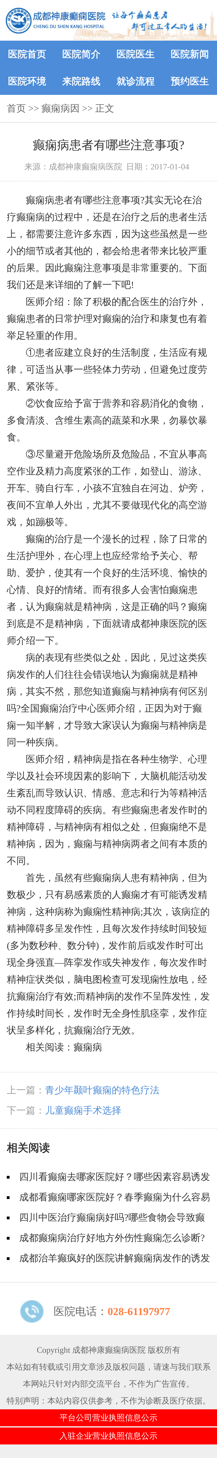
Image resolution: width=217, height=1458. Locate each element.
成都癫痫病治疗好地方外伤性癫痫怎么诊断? (112, 1238)
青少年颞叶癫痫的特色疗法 (102, 1090)
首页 (16, 108)
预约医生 (190, 81)
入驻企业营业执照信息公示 (108, 1435)
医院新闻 (190, 54)
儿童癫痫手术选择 (83, 1110)
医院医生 (136, 54)
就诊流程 (136, 81)
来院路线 (81, 81)
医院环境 (27, 81)
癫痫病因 (60, 108)
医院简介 (81, 54)
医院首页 (27, 54)
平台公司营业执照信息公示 (108, 1417)
